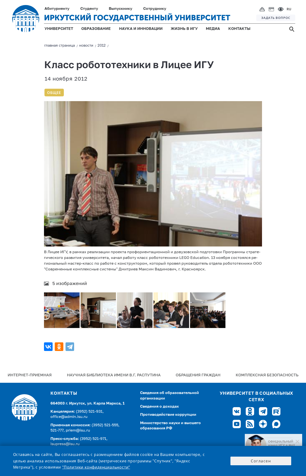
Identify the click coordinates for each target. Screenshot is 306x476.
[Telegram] (70, 346)
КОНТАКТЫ (239, 29)
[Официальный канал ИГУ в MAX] (273, 445)
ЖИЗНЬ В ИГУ (184, 29)
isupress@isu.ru (65, 444)
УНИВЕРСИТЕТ (58, 29)
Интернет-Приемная (30, 375)
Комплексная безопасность (267, 375)
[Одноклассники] (60, 346)
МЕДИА (213, 29)
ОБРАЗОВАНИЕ (96, 29)
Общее (54, 92)
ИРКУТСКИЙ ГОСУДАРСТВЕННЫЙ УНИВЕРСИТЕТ (137, 17)
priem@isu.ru (78, 430)
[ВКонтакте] (49, 346)
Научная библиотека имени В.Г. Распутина (114, 375)
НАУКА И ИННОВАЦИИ (141, 29)
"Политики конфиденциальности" (96, 467)
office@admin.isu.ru (68, 417)
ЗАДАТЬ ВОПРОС (275, 18)
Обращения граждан (198, 375)
